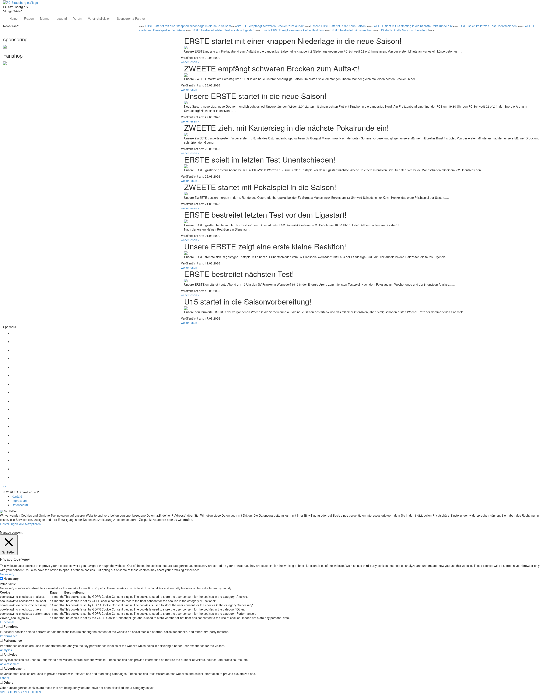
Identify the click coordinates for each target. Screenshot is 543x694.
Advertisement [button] (9, 664)
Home (14, 18)
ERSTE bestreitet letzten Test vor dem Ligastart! (223, 30)
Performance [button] (8, 636)
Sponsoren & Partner (131, 18)
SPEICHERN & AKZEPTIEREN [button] (20, 692)
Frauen (29, 18)
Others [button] (4, 678)
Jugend (62, 18)
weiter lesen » (190, 62)
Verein (77, 18)
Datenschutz (20, 505)
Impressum (19, 500)
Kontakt (17, 496)
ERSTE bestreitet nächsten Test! (351, 30)
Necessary (11, 578)
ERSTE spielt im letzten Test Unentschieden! (488, 26)
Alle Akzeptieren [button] (30, 524)
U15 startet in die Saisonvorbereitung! (403, 30)
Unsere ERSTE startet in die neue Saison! (338, 26)
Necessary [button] (7, 574)
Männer (45, 18)
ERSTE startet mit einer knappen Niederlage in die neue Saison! (188, 26)
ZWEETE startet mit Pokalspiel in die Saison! (260, 186)
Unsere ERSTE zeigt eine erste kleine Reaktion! (292, 30)
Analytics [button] (6, 650)
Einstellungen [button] (9, 524)
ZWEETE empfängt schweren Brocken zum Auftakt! (270, 26)
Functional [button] (7, 622)
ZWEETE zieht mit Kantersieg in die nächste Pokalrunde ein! (412, 26)
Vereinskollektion (99, 18)
